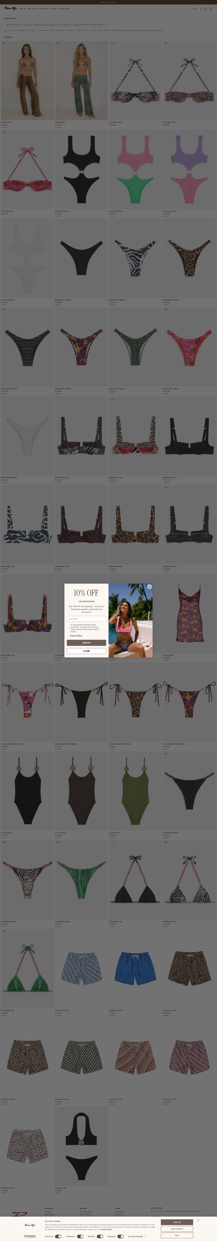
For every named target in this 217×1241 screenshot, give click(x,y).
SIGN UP (86, 642)
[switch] (80, 1236)
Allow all (177, 1222)
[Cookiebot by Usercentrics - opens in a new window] (30, 1236)
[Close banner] (198, 1220)
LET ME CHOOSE (135, 1236)
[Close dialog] (149, 587)
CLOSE (86, 651)
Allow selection (177, 1229)
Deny (177, 1235)
